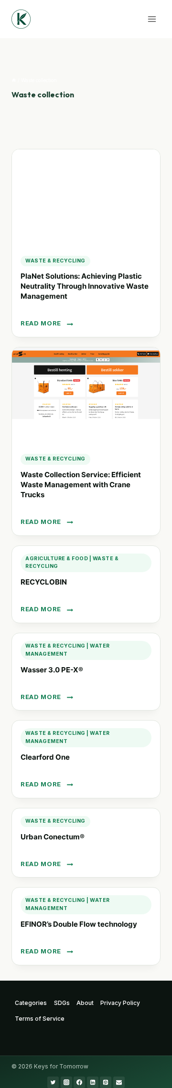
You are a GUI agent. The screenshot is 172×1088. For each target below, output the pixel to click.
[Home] (13, 80)
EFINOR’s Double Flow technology (79, 924)
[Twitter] (53, 1082)
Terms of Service (39, 1018)
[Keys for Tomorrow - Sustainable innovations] (21, 19)
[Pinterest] (105, 1082)
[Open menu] (152, 18)
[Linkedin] (92, 1082)
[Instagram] (66, 1082)
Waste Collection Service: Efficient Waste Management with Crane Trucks (81, 484)
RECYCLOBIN (44, 581)
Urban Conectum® (53, 836)
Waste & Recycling (55, 261)
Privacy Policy (120, 1002)
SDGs (62, 1002)
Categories (31, 1002)
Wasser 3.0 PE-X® (52, 669)
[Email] (119, 1082)
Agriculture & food (56, 558)
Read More (45, 323)
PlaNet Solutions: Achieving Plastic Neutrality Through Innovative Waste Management (85, 286)
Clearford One (45, 757)
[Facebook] (79, 1082)
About (85, 1002)
